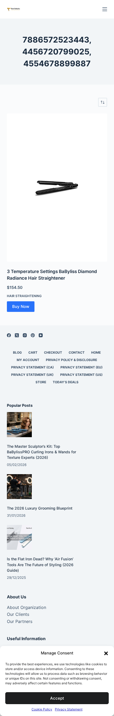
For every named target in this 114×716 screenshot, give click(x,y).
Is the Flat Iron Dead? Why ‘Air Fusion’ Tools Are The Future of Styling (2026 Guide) (40, 564)
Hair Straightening (24, 296)
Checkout (53, 352)
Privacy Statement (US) (81, 375)
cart (32, 352)
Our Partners (19, 621)
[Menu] (104, 9)
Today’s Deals (65, 382)
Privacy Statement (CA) (32, 367)
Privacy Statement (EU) (81, 367)
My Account (28, 360)
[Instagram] (25, 335)
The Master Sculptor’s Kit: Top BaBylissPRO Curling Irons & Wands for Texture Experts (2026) (41, 452)
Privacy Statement (68, 709)
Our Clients (18, 614)
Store (41, 382)
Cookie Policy (42, 709)
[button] (106, 653)
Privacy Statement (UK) (32, 375)
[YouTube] (41, 335)
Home (96, 352)
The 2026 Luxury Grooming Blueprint (39, 508)
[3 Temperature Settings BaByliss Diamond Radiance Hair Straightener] (57, 187)
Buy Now (20, 306)
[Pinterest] (33, 335)
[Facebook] (9, 335)
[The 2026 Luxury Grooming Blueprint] (19, 486)
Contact (77, 352)
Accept (57, 698)
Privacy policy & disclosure (71, 360)
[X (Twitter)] (17, 335)
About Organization (26, 607)
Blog (17, 352)
